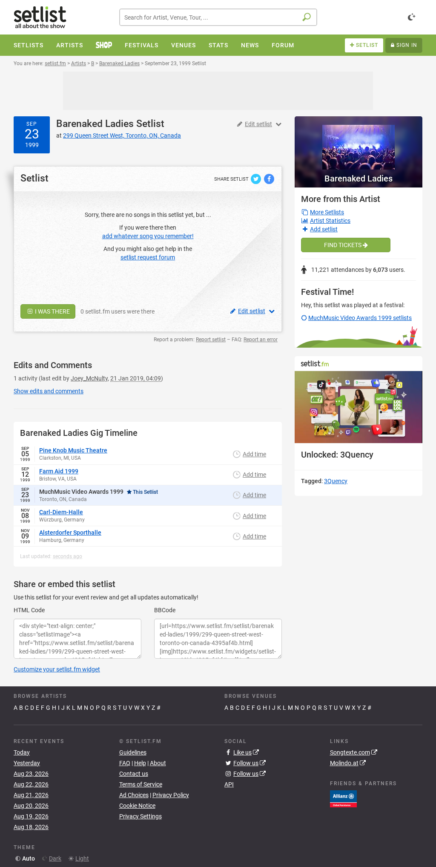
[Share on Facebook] (269, 178)
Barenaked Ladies (95, 124)
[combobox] (218, 17)
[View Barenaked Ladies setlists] (358, 143)
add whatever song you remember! (148, 236)
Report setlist (211, 340)
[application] (358, 407)
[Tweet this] (256, 178)
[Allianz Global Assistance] (343, 798)
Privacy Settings (140, 816)
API (229, 784)
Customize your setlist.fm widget (57, 669)
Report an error (261, 340)
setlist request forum (147, 257)
